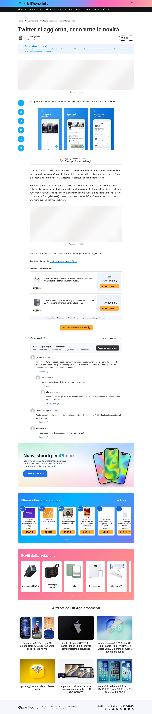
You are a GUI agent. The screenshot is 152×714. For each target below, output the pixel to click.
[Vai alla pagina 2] (69, 539)
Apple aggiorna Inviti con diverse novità (37, 688)
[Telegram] (125, 709)
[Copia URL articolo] (21, 148)
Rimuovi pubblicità (76, 92)
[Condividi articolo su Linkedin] (21, 121)
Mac (39, 9)
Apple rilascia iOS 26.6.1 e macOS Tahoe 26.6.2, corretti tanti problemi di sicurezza (76, 646)
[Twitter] (109, 709)
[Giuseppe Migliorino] (20, 38)
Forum (88, 9)
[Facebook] (105, 709)
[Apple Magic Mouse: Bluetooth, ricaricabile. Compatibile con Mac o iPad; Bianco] (125, 513)
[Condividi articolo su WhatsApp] (21, 139)
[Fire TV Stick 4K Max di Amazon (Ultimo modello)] (87, 513)
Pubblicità (130, 706)
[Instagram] (117, 709)
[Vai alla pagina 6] (78, 539)
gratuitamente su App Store (63, 261)
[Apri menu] (50, 3)
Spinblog (50, 706)
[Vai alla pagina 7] (80, 539)
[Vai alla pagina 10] (86, 539)
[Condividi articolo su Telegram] (21, 130)
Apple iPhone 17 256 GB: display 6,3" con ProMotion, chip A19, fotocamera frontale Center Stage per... (69, 301)
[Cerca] (24, 3)
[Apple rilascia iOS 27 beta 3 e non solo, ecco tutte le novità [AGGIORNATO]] (76, 671)
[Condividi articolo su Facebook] (21, 103)
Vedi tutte (121, 500)
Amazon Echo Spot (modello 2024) (68, 523)
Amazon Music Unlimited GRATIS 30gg (29, 523)
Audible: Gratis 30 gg (48, 523)
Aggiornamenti (31, 21)
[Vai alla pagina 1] (66, 539)
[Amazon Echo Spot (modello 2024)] (67, 513)
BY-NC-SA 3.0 (57, 709)
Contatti (108, 706)
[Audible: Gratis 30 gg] (48, 513)
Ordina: (105, 338)
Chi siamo (99, 706)
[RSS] (132, 709)
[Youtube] (113, 709)
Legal (115, 706)
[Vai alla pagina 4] (73, 539)
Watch (61, 9)
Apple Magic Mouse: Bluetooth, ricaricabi (125, 523)
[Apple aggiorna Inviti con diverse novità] (37, 671)
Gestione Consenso (70, 709)
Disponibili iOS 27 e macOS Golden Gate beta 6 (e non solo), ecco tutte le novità (37, 646)
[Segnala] (47, 371)
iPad (31, 9)
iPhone (21, 9)
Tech (96, 9)
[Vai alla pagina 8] (82, 539)
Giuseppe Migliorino (32, 37)
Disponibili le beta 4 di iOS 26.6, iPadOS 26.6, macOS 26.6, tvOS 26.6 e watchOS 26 (115, 689)
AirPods (49, 9)
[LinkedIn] (128, 709)
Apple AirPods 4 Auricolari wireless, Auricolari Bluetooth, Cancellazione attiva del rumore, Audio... (68, 279)
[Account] (132, 3)
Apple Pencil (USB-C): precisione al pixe (106, 523)
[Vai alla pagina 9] (84, 539)
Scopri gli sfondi (34, 473)
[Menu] (20, 3)
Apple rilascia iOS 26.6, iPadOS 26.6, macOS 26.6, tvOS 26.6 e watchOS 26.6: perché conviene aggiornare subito (115, 647)
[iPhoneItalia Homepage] (37, 3)
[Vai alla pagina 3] (71, 539)
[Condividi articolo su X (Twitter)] (21, 112)
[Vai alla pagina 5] (76, 539)
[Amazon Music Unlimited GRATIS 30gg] (29, 513)
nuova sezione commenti (40, 51)
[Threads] (121, 709)
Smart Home (75, 9)
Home (20, 21)
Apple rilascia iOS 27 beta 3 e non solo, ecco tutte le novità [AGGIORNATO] (76, 689)
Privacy (122, 706)
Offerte (105, 9)
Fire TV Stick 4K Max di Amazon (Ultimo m (87, 523)
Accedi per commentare (107, 348)
